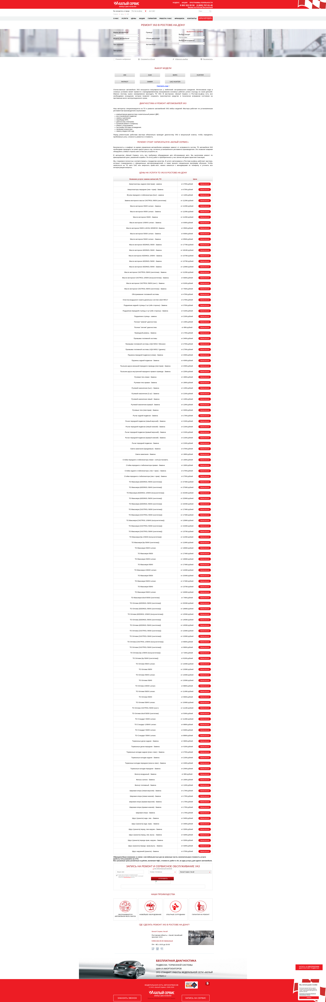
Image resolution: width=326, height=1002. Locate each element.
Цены (133, 18)
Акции (184, 2)
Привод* (149, 32)
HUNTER (200, 75)
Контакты (192, 18)
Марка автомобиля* (120, 32)
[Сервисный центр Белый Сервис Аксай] (195, 872)
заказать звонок (127, 998)
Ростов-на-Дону (137, 11)
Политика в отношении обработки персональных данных (307, 994)
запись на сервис (195, 998)
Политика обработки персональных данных (161, 998)
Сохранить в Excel (148, 59)
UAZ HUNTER (175, 82)
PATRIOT (124, 82)
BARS (175, 75)
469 (124, 75)
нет (153, 11)
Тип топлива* (118, 44)
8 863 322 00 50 (187, 5)
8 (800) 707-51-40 (205, 5)
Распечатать (208, 59)
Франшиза (179, 18)
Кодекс (176, 2)
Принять (309, 997)
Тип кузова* (117, 50)
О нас (116, 18)
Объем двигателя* (153, 38)
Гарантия (152, 18)
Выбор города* (184, 34)
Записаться (204, 184)
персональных (127, 877)
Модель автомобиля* (121, 38)
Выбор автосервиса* (187, 40)
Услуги (125, 18)
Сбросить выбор (181, 59)
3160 (150, 75)
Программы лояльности (201, 2)
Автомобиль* (151, 44)
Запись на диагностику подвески (205, 18)
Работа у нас (166, 18)
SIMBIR (150, 82)
